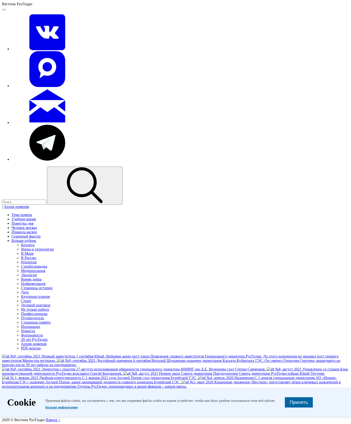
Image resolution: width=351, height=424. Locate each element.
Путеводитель (32, 318)
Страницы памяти (36, 322)
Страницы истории (37, 288)
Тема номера (21, 215)
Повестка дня (22, 223)
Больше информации (61, 407)
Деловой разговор (35, 305)
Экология (29, 275)
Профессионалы (34, 314)
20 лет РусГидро (34, 339)
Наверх (53, 420)
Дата (25, 292)
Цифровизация (33, 284)
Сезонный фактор (26, 236)
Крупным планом (35, 296)
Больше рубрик (23, 241)
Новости (28, 331)
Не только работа (35, 309)
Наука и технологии (37, 249)
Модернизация (33, 271)
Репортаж (29, 262)
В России (28, 258)
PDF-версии (31, 348)
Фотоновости (32, 335)
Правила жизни (24, 232)
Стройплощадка (34, 266)
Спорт (26, 301)
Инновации (30, 327)
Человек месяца (24, 228)
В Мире (27, 253)
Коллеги (28, 245)
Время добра (31, 279)
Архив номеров (16, 207)
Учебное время (23, 219)
